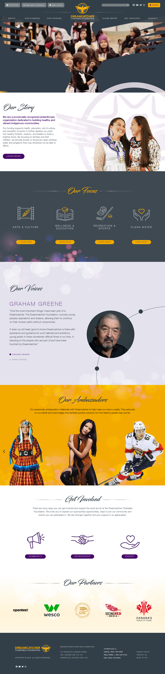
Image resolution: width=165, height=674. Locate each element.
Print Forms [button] (13, 5)
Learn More (13, 156)
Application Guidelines (35, 5)
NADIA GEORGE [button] (19, 359)
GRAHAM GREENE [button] (21, 354)
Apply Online (57, 5)
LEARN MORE (26, 242)
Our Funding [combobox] (32, 18)
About (11, 18)
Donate (155, 5)
